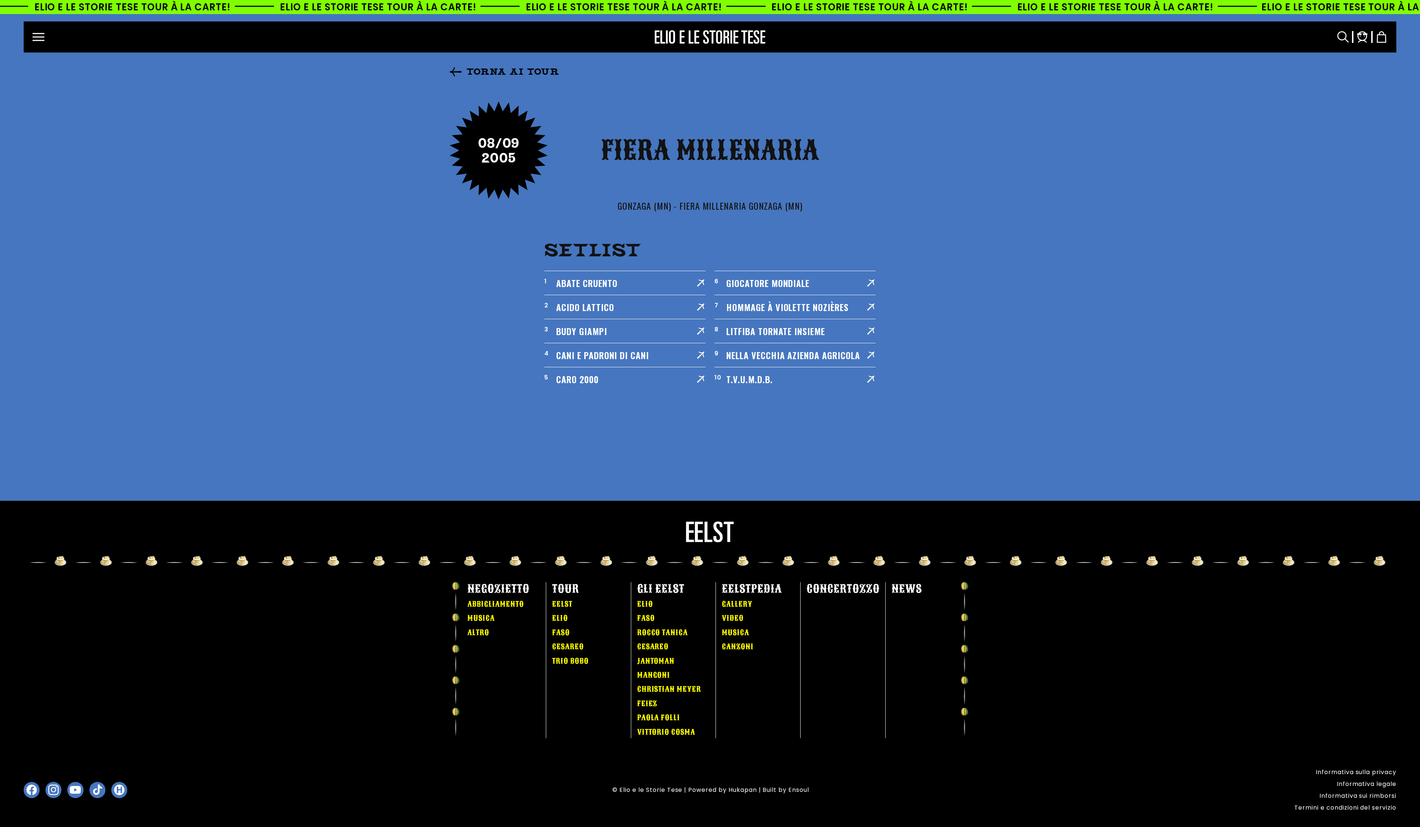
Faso (561, 632)
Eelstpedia (752, 589)
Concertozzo (843, 589)
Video (733, 618)
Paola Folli (658, 717)
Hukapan (742, 790)
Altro (478, 632)
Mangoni (653, 675)
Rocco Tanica (662, 632)
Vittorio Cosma (666, 732)
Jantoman (656, 661)
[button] (38, 37)
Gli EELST (661, 589)
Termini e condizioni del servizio (1345, 807)
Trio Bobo (570, 661)
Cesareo (568, 646)
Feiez (647, 703)
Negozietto (498, 589)
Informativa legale (1366, 784)
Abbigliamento (495, 604)
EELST (562, 604)
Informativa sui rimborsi (1357, 795)
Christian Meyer (669, 689)
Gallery (737, 604)
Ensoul (798, 790)
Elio (560, 618)
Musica (481, 618)
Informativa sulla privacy (1356, 772)
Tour (565, 589)
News (907, 589)
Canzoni (738, 646)
